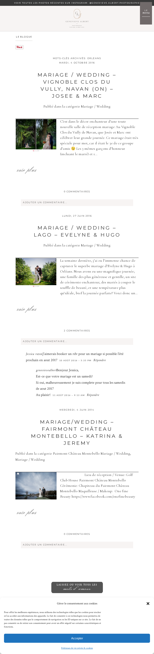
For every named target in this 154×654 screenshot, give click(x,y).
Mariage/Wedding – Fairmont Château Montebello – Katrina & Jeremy (77, 432)
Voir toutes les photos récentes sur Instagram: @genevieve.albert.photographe (77, 3)
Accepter (77, 638)
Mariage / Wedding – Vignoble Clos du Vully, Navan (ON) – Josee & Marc (77, 85)
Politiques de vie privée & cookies (77, 648)
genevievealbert (46, 370)
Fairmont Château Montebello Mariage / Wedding (91, 453)
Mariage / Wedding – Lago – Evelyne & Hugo (77, 231)
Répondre (99, 360)
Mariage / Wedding (95, 106)
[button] (148, 604)
